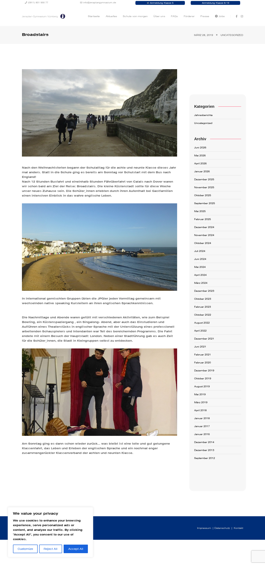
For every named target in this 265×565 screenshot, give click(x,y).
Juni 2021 (200, 346)
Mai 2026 (200, 155)
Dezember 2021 (204, 338)
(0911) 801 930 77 (38, 2)
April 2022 (200, 330)
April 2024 (200, 275)
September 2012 (204, 458)
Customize (25, 548)
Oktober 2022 (202, 314)
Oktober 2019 (202, 378)
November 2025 (204, 187)
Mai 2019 (200, 394)
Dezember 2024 (204, 227)
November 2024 (204, 235)
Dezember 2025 (204, 179)
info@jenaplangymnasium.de (99, 2)
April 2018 (200, 410)
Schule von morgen (135, 16)
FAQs (174, 16)
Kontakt (238, 528)
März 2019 (200, 402)
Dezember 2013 (204, 450)
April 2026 (200, 163)
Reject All (50, 548)
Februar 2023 (202, 307)
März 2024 (200, 283)
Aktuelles (111, 16)
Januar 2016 (202, 434)
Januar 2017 (202, 426)
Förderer (189, 16)
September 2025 (204, 203)
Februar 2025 (202, 219)
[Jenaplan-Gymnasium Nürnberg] (43, 16)
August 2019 (202, 386)
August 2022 (202, 322)
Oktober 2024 (202, 243)
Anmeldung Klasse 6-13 (215, 3)
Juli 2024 (199, 251)
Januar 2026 (202, 171)
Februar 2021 (202, 354)
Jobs (222, 16)
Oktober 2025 (202, 195)
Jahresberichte (203, 115)
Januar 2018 (202, 418)
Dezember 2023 (204, 291)
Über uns (159, 16)
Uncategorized (232, 35)
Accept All (75, 548)
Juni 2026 (200, 147)
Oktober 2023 (202, 299)
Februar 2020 (202, 362)
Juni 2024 (200, 259)
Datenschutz (222, 528)
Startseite (94, 16)
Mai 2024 (200, 267)
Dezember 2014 (204, 442)
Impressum (204, 528)
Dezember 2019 (204, 370)
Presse (204, 16)
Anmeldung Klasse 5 (161, 3)
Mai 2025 (200, 211)
